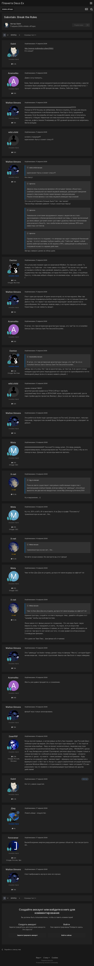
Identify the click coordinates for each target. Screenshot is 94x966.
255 (14, 463)
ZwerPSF (13, 736)
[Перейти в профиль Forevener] (13, 846)
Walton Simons (13, 102)
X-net (13, 474)
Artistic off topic (30, 26)
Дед (13, 808)
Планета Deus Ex (13, 3)
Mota (13, 442)
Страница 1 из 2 (29, 35)
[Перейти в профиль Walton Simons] (13, 111)
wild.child (13, 132)
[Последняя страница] (19, 35)
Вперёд (14, 35)
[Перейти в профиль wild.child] (13, 140)
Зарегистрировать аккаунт (27, 935)
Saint (19, 24)
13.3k (14, 494)
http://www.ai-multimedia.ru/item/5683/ (39, 48)
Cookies (55, 958)
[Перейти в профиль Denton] (13, 268)
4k (14, 828)
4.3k (14, 64)
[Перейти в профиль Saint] (6, 25)
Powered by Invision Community (47, 962)
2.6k (14, 756)
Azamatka (13, 73)
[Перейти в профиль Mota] (13, 450)
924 (14, 858)
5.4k (14, 280)
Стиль (46, 958)
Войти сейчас (66, 935)
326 (14, 152)
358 (14, 93)
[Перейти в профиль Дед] (13, 816)
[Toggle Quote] (28, 167)
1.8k (14, 123)
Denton (13, 260)
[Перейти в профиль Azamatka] (13, 81)
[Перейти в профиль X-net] (13, 482)
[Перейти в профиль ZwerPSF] (13, 744)
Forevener (13, 838)
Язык (38, 958)
